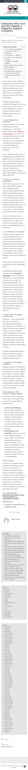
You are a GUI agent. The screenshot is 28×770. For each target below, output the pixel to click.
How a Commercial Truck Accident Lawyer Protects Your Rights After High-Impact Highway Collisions (13, 571)
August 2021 (7, 730)
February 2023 (8, 698)
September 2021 (8, 728)
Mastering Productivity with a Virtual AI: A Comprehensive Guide (13, 496)
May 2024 (6, 671)
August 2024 (7, 665)
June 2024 (7, 669)
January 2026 (7, 635)
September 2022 (8, 707)
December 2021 (8, 723)
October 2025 (8, 640)
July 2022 (6, 710)
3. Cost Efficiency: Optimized (13, 55)
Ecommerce (7, 595)
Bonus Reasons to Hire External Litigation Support (14, 66)
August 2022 (7, 708)
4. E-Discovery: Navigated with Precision (13, 58)
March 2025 (7, 653)
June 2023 (7, 690)
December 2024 (8, 658)
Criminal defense (9, 593)
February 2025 (8, 654)
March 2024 (7, 674)
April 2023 (7, 694)
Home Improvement (9, 602)
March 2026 (7, 631)
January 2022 (7, 721)
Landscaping (7, 606)
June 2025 (7, 647)
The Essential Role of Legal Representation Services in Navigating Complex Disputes (14, 577)
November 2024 (8, 660)
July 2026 (6, 629)
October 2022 (8, 705)
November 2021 (8, 724)
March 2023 (7, 696)
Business (3, 35)
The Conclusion (8, 69)
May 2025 (6, 649)
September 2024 (8, 663)
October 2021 (8, 726)
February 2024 (8, 676)
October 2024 (8, 662)
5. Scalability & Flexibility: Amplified (11, 62)
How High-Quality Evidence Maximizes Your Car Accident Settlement (12, 537)
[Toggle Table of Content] (22, 47)
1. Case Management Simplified (13, 49)
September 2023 (8, 685)
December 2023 (8, 680)
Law (5, 608)
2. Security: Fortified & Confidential (11, 52)
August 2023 (7, 687)
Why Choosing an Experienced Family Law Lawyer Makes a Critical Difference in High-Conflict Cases (14, 566)
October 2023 (8, 683)
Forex (5, 599)
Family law (7, 597)
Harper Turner (15, 519)
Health (6, 601)
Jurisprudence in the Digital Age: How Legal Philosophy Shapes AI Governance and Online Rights (14, 554)
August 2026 (7, 628)
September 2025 (8, 642)
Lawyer (8, 35)
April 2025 (7, 651)
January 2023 (7, 699)
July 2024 (6, 667)
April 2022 (7, 716)
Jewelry (6, 604)
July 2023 (6, 689)
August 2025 (7, 644)
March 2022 (7, 717)
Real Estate (7, 615)
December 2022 (8, 701)
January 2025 (7, 656)
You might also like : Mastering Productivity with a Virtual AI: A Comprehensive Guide (13, 74)
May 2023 (6, 692)
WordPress (11, 765)
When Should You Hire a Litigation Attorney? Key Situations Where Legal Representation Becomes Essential (14, 548)
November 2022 (8, 703)
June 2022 (7, 712)
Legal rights (7, 611)
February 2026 (8, 633)
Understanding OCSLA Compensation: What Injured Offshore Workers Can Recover (14, 543)
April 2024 (7, 672)
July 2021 (6, 732)
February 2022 (8, 719)
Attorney (6, 590)
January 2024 (7, 678)
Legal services (14, 35)
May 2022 (6, 714)
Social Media (7, 617)
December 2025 (8, 637)
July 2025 (6, 645)
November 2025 (8, 638)
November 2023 (8, 681)
